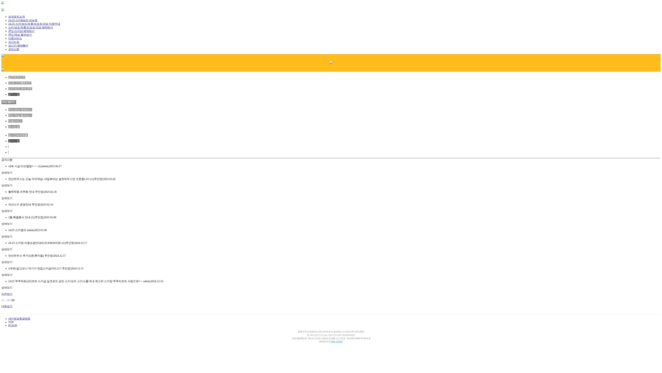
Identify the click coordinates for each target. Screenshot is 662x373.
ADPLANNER (336, 342)
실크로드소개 (16, 16)
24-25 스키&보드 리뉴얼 (22, 20)
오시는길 (13, 42)
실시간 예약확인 (18, 45)
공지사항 (13, 49)
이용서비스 (15, 38)
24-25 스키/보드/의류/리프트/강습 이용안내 (34, 23)
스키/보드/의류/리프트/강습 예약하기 (30, 27)
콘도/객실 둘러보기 (20, 34)
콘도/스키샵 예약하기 (21, 31)
